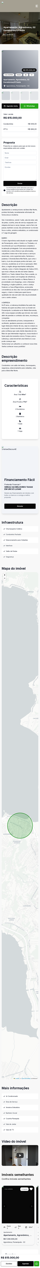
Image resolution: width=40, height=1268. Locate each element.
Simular (20, 506)
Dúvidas (9, 1264)
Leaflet (17, 1078)
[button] (4, 575)
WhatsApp (31, 106)
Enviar (20, 183)
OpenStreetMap (26, 1078)
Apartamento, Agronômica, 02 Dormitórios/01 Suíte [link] (19, 38)
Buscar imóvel (8, 34)
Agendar (25, 1264)
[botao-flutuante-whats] (36, 1263)
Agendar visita (12, 106)
